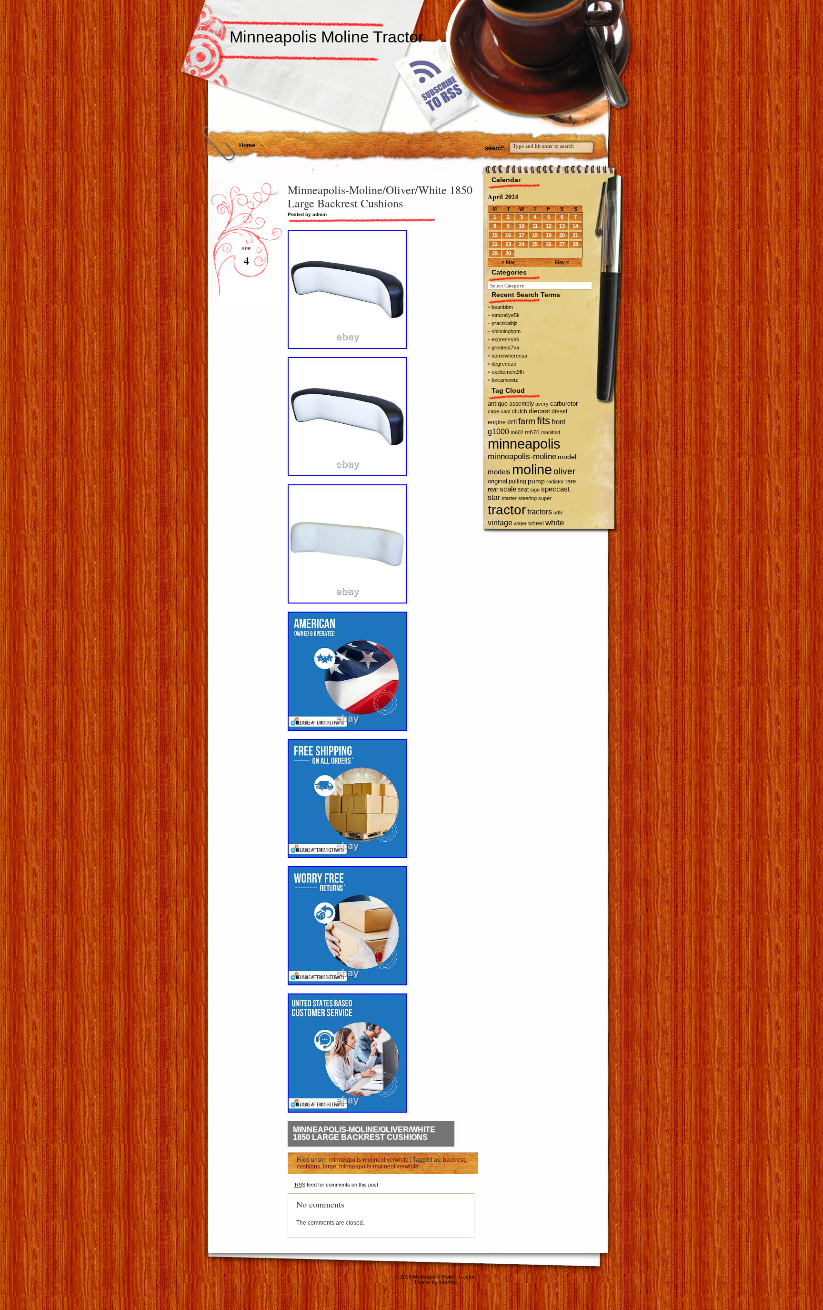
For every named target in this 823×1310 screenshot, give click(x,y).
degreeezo (504, 364)
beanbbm (502, 307)
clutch (519, 411)
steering (527, 498)
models (499, 472)
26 (549, 244)
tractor (507, 509)
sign (535, 489)
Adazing (447, 1282)
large (329, 1166)
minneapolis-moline (522, 456)
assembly (521, 403)
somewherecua (509, 355)
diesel (559, 411)
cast (506, 411)
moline (532, 469)
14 (575, 226)
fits (543, 421)
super (545, 498)
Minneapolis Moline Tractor (326, 37)
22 (495, 244)
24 (521, 244)
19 (549, 235)
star (494, 497)
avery (542, 404)
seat (523, 489)
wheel (536, 523)
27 (562, 244)
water (520, 523)
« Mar (508, 262)
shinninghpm (506, 331)
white (554, 522)
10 (521, 226)
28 (575, 244)
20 (562, 235)
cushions (308, 1166)
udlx (558, 512)
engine (497, 422)
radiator (555, 481)
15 (495, 235)
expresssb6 (505, 339)
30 (508, 253)
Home (247, 145)
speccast (555, 489)
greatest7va (505, 347)
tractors (539, 512)
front (558, 422)
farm (526, 421)
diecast (539, 411)
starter (509, 498)
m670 (532, 432)
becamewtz (505, 380)
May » (562, 262)
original (497, 481)
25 (535, 244)
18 (535, 235)
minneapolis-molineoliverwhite (369, 1159)
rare (570, 481)
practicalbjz (505, 323)
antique (498, 403)
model (567, 457)
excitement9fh (508, 372)
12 (549, 226)
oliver (564, 471)
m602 (517, 432)
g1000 (498, 431)
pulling (517, 481)
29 (495, 253)
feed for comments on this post (336, 1184)
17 (521, 235)
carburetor (564, 403)
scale (508, 489)
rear (493, 489)
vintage (500, 522)
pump (536, 481)
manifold (550, 432)
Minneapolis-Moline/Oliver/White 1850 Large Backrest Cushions (364, 1133)
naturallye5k (506, 315)
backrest (454, 1159)
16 (508, 235)
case (493, 411)
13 (562, 226)
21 (575, 235)
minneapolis (524, 443)
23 (508, 244)
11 (535, 226)
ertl (512, 422)
